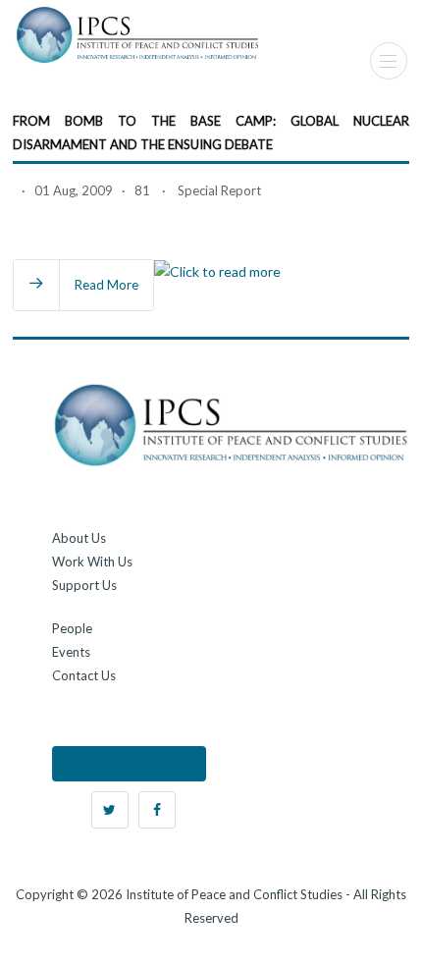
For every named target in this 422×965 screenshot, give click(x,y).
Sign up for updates (129, 763)
